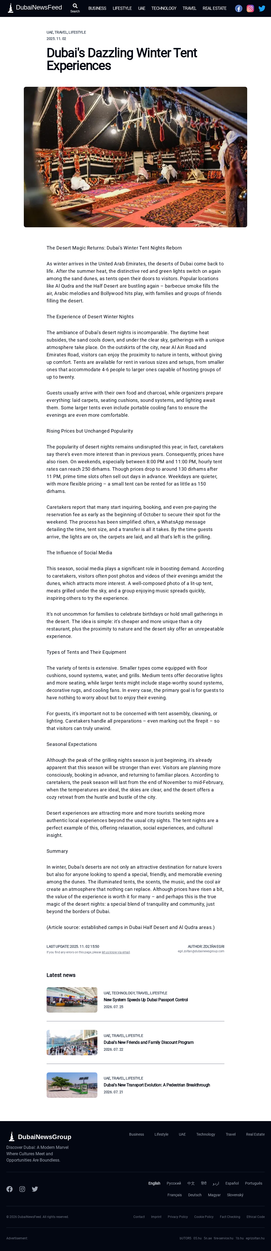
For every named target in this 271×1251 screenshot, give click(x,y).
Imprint (156, 1217)
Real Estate (214, 8)
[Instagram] (22, 1189)
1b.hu (240, 1238)
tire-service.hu (223, 1238)
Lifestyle (122, 8)
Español (232, 1183)
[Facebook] (9, 1189)
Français (175, 1195)
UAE (141, 8)
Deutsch (195, 1195)
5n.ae (208, 1238)
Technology (163, 8)
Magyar (214, 1195)
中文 (191, 1183)
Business (97, 8)
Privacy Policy (178, 1217)
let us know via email (116, 952)
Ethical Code (256, 1217)
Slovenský (235, 1195)
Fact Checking (230, 1217)
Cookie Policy (204, 1217)
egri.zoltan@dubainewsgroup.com (201, 951)
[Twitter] (35, 1189)
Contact (139, 1217)
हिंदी (203, 1183)
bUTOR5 (185, 1238)
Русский (174, 1183)
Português (253, 1183)
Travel (189, 8)
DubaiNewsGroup (44, 1136)
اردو (216, 1183)
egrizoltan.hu (255, 1238)
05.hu (197, 1238)
